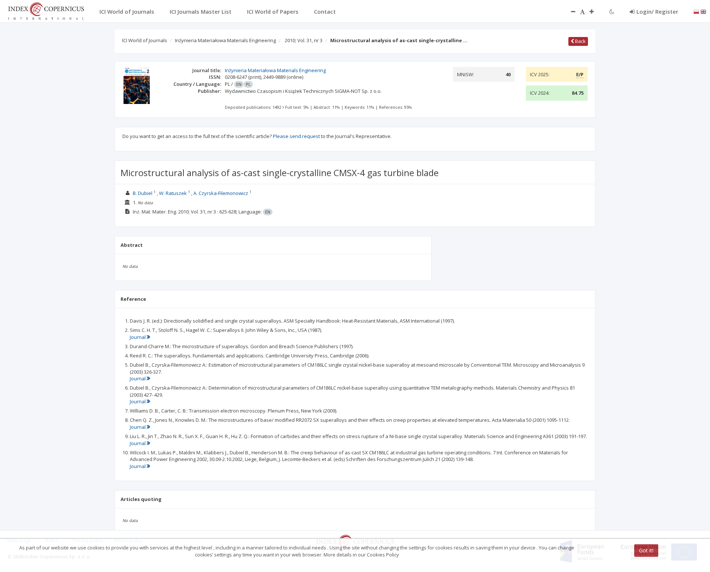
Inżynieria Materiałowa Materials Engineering (225, 40)
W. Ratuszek (173, 193)
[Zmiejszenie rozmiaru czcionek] (569, 11)
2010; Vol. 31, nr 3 (303, 40)
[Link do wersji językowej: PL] (696, 11)
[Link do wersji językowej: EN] (703, 11)
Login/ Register (657, 11)
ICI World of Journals (144, 40)
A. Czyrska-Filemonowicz (220, 193)
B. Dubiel (142, 193)
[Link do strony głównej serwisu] (46, 10)
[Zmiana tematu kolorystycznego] (612, 11)
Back (580, 41)
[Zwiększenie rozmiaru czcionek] (595, 11)
